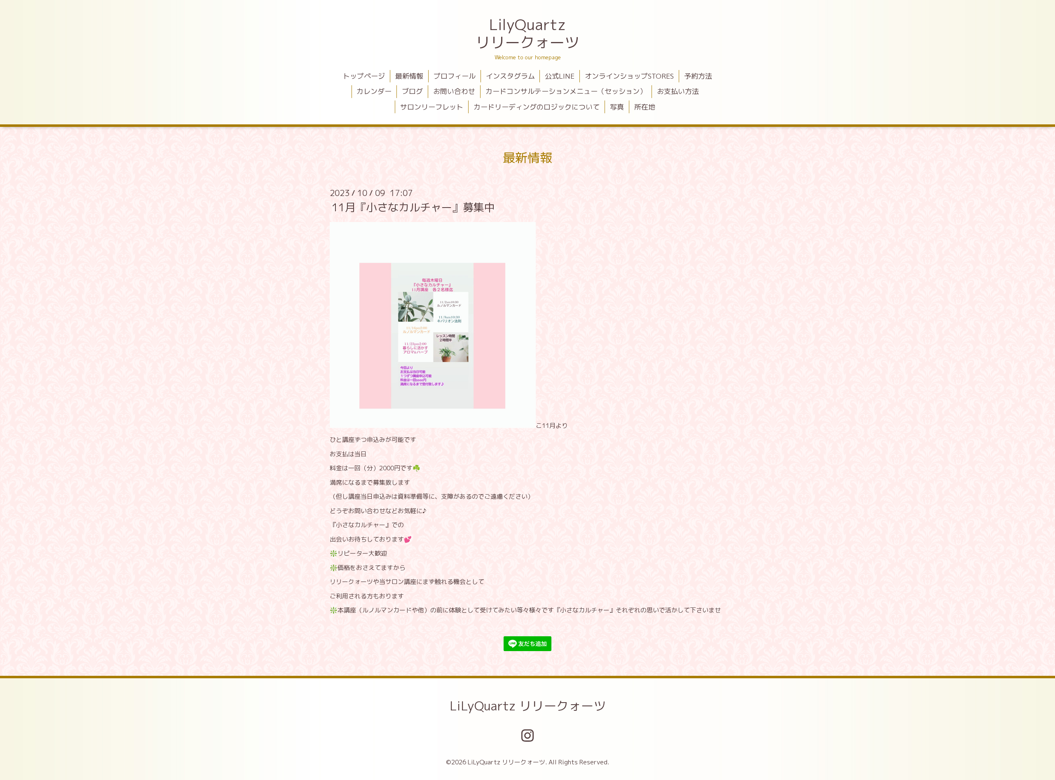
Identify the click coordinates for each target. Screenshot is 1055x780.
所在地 (644, 107)
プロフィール (455, 76)
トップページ (364, 76)
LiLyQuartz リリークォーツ (528, 706)
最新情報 (409, 76)
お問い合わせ (454, 91)
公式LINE (559, 76)
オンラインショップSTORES (629, 76)
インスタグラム (510, 76)
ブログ (412, 91)
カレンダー (374, 91)
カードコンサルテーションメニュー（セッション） (566, 91)
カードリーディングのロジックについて (537, 107)
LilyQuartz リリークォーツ (527, 33)
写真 (617, 107)
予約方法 (698, 76)
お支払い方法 (678, 91)
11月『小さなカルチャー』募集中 (413, 207)
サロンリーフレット (431, 107)
